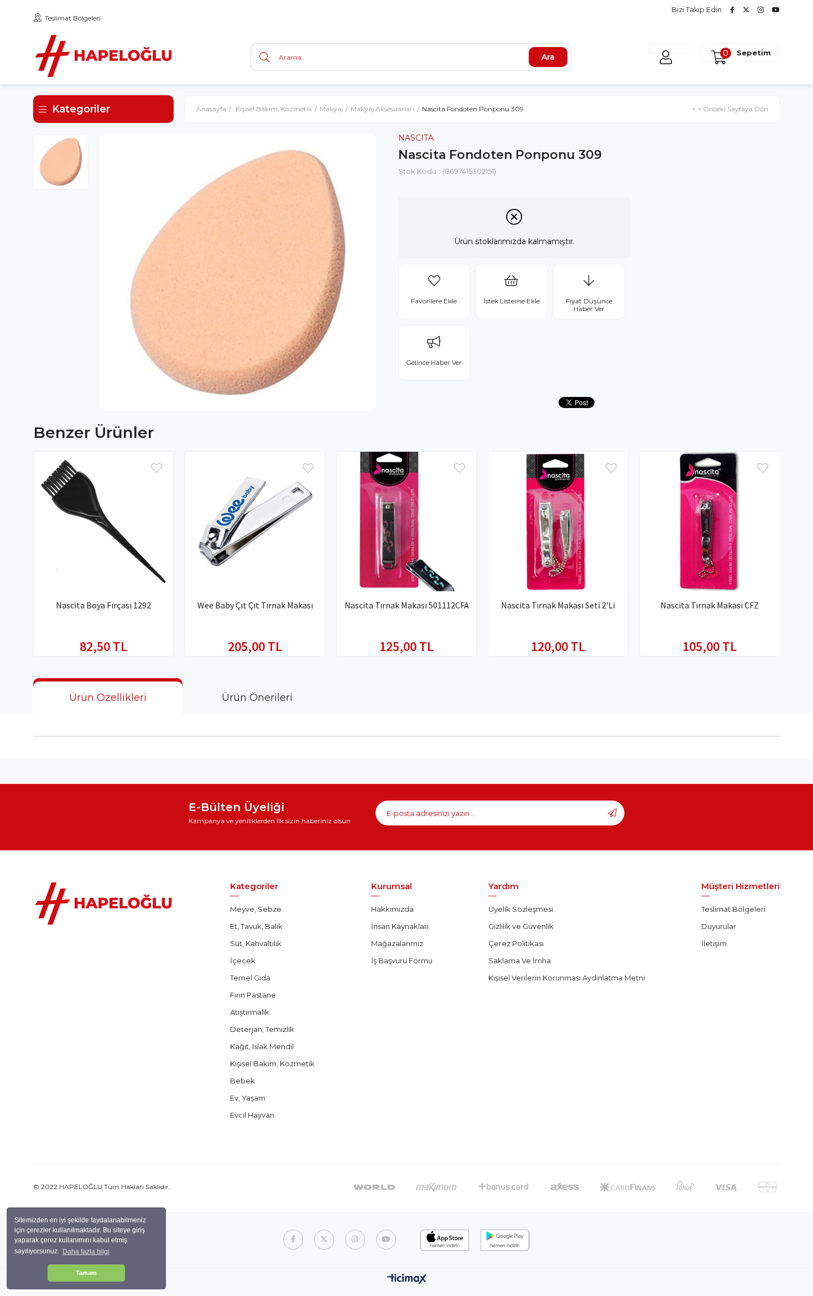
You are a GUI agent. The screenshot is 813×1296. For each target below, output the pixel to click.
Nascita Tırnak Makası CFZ (709, 605)
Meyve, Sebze (256, 909)
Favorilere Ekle (156, 468)
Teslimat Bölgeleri (73, 18)
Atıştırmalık (249, 1012)
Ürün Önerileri (257, 697)
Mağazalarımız (397, 943)
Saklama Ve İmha (519, 960)
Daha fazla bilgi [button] (86, 1252)
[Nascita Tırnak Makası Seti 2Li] (558, 521)
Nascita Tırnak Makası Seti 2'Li (558, 605)
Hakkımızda (392, 909)
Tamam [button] (86, 1272)
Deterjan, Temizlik (262, 1029)
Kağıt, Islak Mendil (262, 1046)
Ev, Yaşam (247, 1097)
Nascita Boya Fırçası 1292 (103, 605)
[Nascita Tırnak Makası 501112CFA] (406, 521)
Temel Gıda (250, 977)
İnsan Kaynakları (400, 926)
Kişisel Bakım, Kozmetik (272, 1063)
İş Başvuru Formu (401, 960)
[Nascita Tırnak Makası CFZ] (709, 521)
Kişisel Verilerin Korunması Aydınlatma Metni (566, 977)
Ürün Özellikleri (108, 697)
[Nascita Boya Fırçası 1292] (103, 521)
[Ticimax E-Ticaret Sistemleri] (406, 1279)
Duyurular (718, 926)
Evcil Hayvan (252, 1115)
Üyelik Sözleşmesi (520, 909)
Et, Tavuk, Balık (256, 926)
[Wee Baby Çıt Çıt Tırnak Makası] (255, 521)
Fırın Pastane (253, 994)
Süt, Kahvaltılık (256, 943)
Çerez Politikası (516, 943)
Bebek (242, 1080)
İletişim (714, 943)
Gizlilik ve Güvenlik (521, 926)
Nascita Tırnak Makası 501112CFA (407, 605)
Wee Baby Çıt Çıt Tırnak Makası (255, 605)
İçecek (243, 960)
